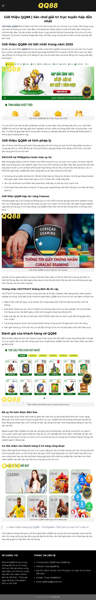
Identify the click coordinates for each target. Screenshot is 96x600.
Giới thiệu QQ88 (10, 26)
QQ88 (12, 562)
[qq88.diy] (48, 5)
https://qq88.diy (52, 566)
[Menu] (3, 6)
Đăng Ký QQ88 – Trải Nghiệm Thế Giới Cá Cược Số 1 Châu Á (55, 527)
